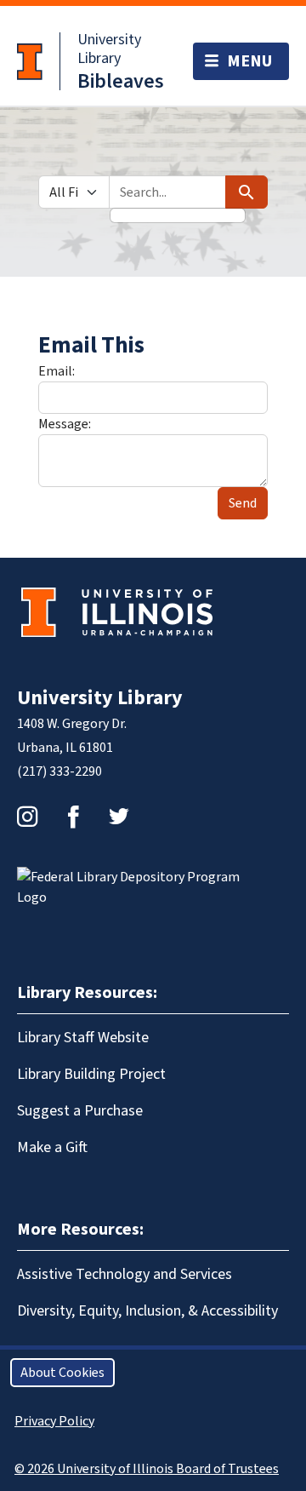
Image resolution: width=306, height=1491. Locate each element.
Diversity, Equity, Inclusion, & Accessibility (147, 1311)
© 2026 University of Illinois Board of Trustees (146, 1468)
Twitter (119, 816)
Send (243, 503)
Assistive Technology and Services (124, 1274)
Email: (56, 371)
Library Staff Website (83, 1037)
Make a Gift (52, 1147)
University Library (109, 49)
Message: (64, 424)
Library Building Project (91, 1074)
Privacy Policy (54, 1421)
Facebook (73, 816)
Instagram (27, 816)
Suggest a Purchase (80, 1110)
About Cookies (62, 1372)
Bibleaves (120, 81)
